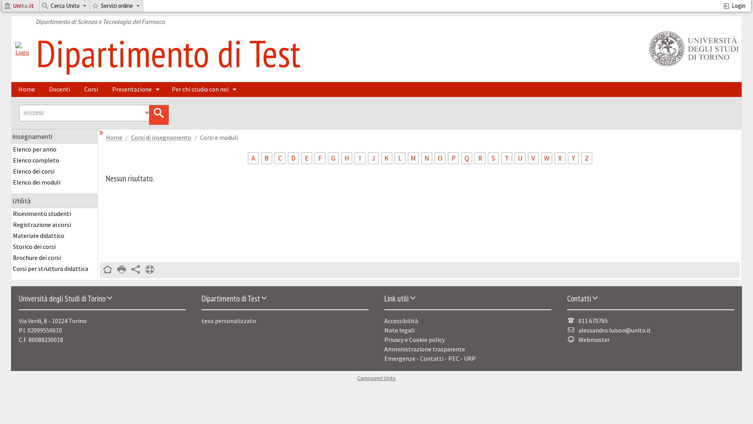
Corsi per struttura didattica (50, 268)
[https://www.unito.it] (693, 65)
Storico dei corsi (34, 246)
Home (26, 89)
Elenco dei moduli (36, 182)
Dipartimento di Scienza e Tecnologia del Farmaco (100, 22)
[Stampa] (121, 270)
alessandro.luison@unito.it (614, 330)
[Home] (22, 52)
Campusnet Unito (376, 378)
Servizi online (117, 5)
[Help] (150, 270)
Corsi (91, 89)
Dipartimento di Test (168, 53)
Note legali (399, 330)
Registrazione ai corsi (42, 224)
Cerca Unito (65, 5)
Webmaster (594, 340)
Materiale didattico (38, 235)
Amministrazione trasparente (424, 349)
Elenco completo (36, 160)
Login (739, 5)
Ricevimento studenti (42, 213)
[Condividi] (135, 270)
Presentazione (132, 89)
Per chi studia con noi (200, 89)
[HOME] (107, 270)
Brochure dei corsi (37, 257)
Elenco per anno (34, 149)
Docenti (59, 89)
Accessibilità (401, 321)
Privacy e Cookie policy (414, 340)
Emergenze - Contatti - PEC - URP (430, 358)
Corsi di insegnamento (161, 137)
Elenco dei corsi (34, 171)
